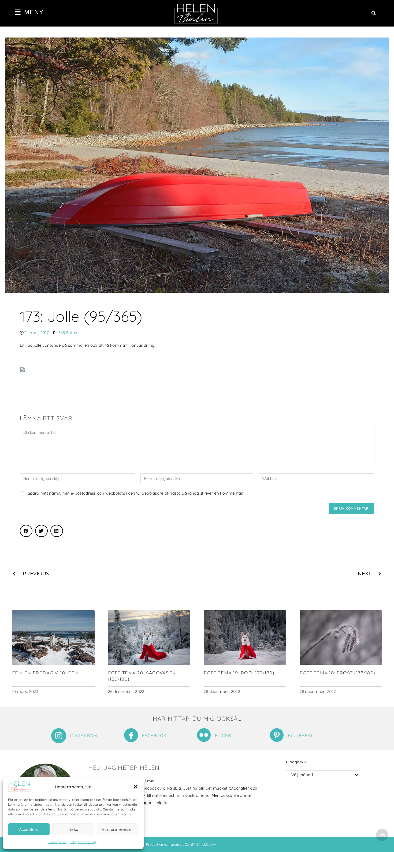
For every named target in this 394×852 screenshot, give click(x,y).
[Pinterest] (277, 735)
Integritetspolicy (83, 842)
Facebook (154, 735)
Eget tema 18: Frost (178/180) (338, 672)
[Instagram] (58, 735)
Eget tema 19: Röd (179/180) (239, 672)
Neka (73, 829)
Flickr (223, 735)
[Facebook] (131, 735)
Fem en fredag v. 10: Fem (45, 672)
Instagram (83, 735)
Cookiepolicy (58, 842)
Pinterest (301, 735)
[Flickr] (204, 735)
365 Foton (67, 332)
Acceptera (29, 829)
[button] (135, 786)
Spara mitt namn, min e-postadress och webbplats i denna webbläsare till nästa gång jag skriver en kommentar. (135, 493)
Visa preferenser (117, 829)
